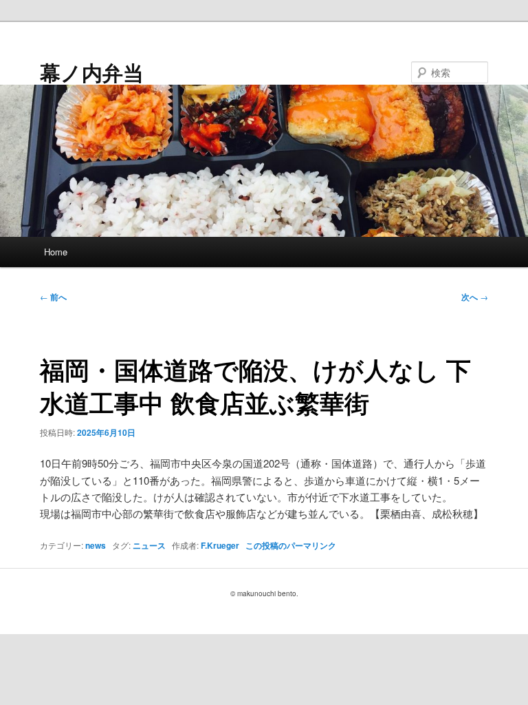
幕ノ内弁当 (92, 72)
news (95, 545)
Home (55, 251)
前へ (53, 297)
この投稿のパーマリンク (290, 545)
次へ (474, 297)
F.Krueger (220, 545)
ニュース (149, 545)
